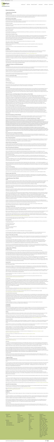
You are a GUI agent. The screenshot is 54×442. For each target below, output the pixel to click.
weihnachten (41, 435)
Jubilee (30, 422)
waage (40, 434)
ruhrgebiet (41, 429)
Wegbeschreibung (8, 416)
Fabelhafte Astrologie (20, 420)
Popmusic (30, 427)
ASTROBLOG (46, 4)
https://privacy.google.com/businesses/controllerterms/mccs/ (14, 276)
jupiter (43, 424)
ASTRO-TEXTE (51, 4)
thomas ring (45, 431)
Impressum (7, 421)
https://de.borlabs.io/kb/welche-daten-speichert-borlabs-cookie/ (20, 215)
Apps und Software (31, 416)
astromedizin (41, 419)
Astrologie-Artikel (19, 415)
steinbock (46, 430)
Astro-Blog (18, 416)
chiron (45, 420)
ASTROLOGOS (23, 4)
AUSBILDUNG (40, 4)
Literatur (30, 426)
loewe (42, 425)
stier (40, 431)
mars (46, 425)
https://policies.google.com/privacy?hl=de (42, 382)
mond (46, 426)
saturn (44, 429)
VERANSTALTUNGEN (34, 4)
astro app (44, 415)
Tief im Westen (31, 428)
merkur (43, 426)
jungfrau (41, 424)
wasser (43, 434)
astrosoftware (45, 419)
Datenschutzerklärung (9, 422)
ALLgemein (30, 415)
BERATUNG (28, 4)
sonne (43, 430)
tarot (42, 431)
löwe (44, 425)
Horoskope (30, 421)
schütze (46, 429)
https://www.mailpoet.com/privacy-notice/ (28, 333)
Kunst (40, 425)
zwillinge (41, 436)
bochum (43, 420)
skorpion (41, 430)
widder (44, 435)
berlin (40, 420)
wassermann (45, 434)
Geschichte (30, 420)
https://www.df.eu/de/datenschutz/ (31, 53)
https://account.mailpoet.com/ (36, 317)
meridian (41, 426)
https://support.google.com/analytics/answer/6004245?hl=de (14, 291)
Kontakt (7, 415)
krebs (45, 424)
